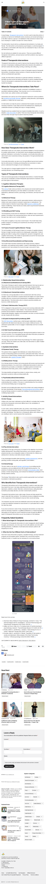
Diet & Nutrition (29, 783)
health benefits (10, 661)
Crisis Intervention (11, 113)
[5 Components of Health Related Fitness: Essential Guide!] (4, 809)
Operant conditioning (32, 204)
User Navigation (22, 873)
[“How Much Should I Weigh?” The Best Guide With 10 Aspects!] (4, 838)
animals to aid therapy (23, 466)
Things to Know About (37, 833)
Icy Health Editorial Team (12, 817)
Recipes (27, 826)
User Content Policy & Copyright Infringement (11, 874)
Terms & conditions (34, 874)
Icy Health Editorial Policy (11, 873)
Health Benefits (29, 813)
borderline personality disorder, (12, 98)
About (2, 873)
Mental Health (5, 696)
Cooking (37, 777)
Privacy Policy (26, 874)
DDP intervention (8, 321)
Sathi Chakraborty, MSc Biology (27, 640)
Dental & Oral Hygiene (30, 780)
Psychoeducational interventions (30, 389)
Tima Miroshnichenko (13, 144)
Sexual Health (28, 829)
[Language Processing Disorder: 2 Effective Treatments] (11, 680)
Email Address (26, 749)
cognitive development (31, 458)
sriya (5, 653)
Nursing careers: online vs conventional (14, 831)
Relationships (27, 724)
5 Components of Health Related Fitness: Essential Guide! (14, 811)
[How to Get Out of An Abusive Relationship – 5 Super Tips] (34, 709)
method (6, 189)
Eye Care (27, 796)
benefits (3, 661)
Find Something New (30, 800)
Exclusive (35, 790)
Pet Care (36, 823)
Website (5, 756)
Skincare (38, 829)
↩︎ (31, 624)
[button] (2, 2)
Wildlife (35, 836)
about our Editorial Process (13, 781)
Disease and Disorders (30, 787)
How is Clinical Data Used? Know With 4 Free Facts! (14, 821)
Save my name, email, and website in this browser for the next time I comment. (22, 762)
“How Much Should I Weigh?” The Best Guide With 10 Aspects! (14, 839)
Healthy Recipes (29, 816)
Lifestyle (39, 816)
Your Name (6, 749)
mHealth (27, 823)
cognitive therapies (16, 357)
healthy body (18, 661)
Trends (27, 836)
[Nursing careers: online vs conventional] (4, 828)
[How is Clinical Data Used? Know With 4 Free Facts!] (4, 819)
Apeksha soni (10, 655)
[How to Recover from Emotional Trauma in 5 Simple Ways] (34, 680)
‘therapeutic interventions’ (16, 35)
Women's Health (29, 839)
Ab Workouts (28, 777)
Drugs (27, 790)
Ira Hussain (11, 807)
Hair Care (28, 803)
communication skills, (33, 470)
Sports (27, 833)
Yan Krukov (11, 443)
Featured (36, 796)
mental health (25, 661)
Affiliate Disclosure (31, 873)
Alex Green (10, 276)
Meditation (28, 820)
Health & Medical (38, 803)
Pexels (22, 144)
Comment (6, 739)
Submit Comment (9, 766)
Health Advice (29, 806)
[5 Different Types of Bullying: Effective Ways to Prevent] (11, 709)
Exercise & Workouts (30, 793)
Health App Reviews (30, 810)
